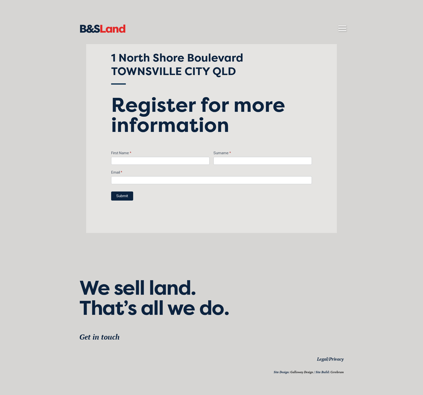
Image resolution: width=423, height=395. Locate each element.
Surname (222, 153)
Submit (122, 196)
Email (116, 172)
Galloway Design (301, 372)
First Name (121, 153)
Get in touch (99, 337)
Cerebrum (337, 372)
